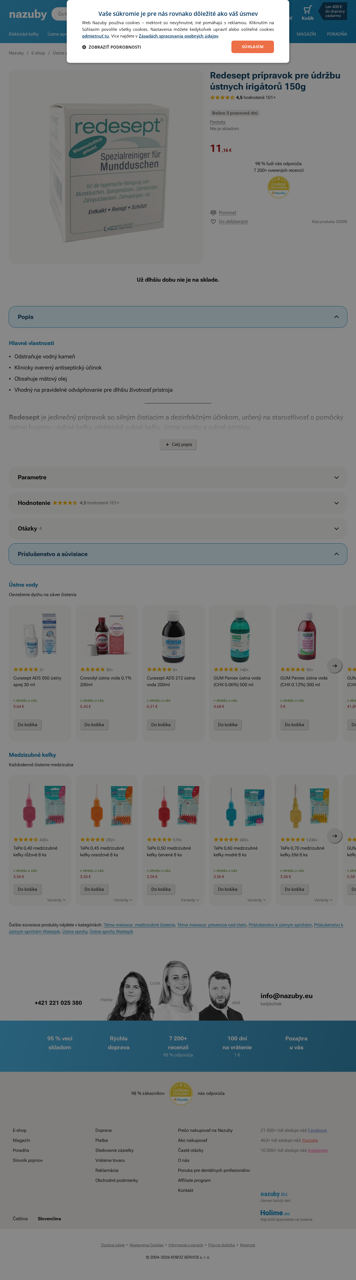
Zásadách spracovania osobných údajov (178, 36)
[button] (111, 47)
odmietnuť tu (95, 36)
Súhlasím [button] (252, 46)
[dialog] (178, 31)
